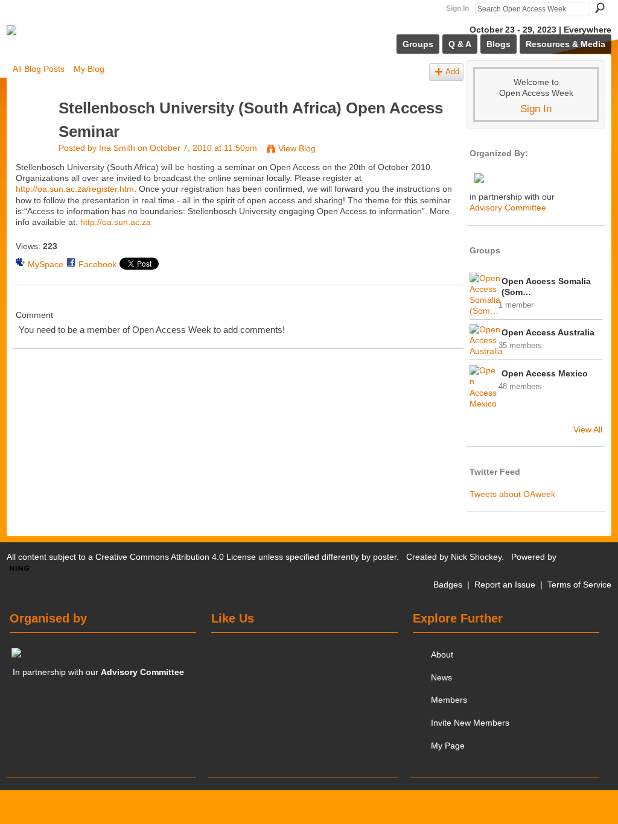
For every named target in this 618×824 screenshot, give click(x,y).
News (441, 677)
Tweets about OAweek (512, 494)
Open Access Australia (548, 332)
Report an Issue (504, 584)
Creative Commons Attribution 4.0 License (175, 557)
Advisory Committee (508, 207)
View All (587, 429)
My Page (448, 745)
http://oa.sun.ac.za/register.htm (75, 189)
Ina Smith (117, 148)
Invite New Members (470, 722)
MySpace (45, 264)
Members (449, 700)
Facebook (97, 264)
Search (600, 7)
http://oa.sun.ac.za (115, 222)
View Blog (297, 148)
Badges (447, 584)
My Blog (89, 69)
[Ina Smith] (32, 131)
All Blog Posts (39, 69)
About (442, 654)
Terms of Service (579, 584)
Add (452, 72)
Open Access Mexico (545, 373)
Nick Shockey (476, 557)
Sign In (457, 8)
